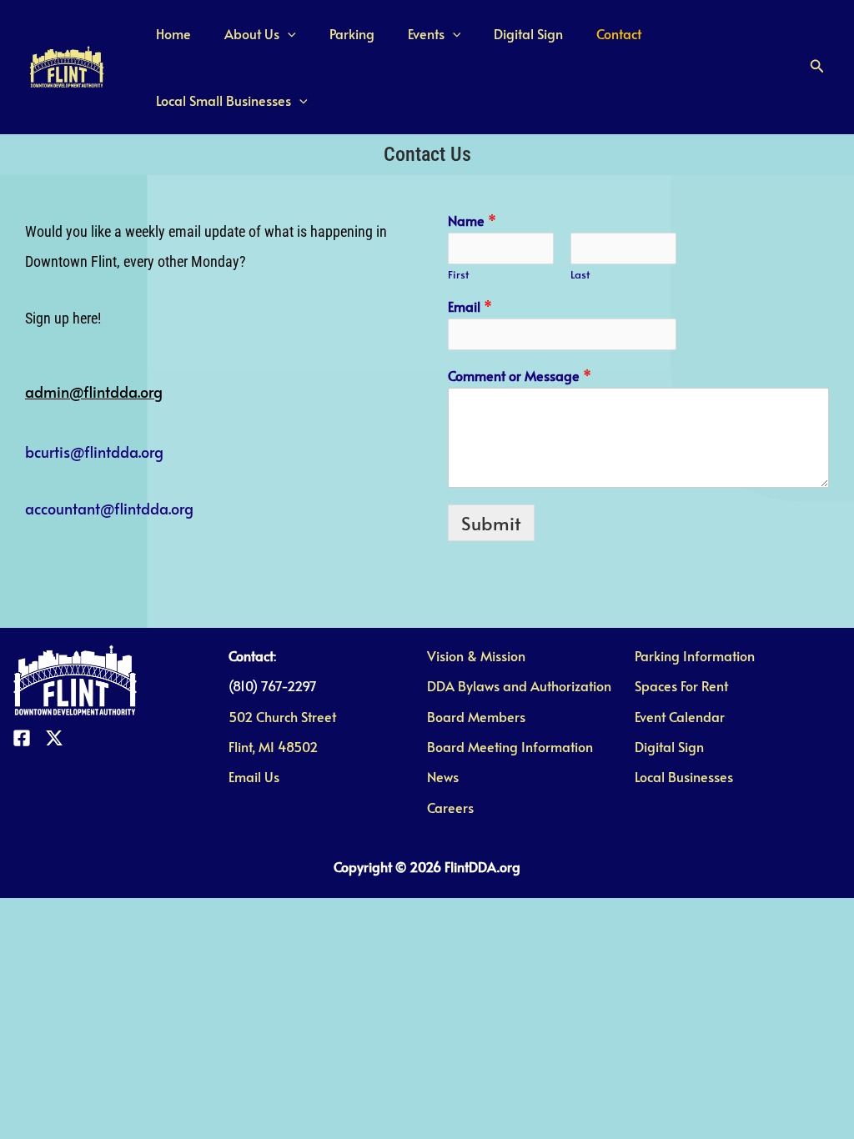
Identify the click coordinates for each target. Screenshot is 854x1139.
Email (470, 306)
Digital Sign (498, 33)
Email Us (254, 776)
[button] (817, 67)
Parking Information (695, 655)
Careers (450, 807)
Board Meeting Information (510, 746)
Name (472, 220)
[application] (277, 33)
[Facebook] (22, 738)
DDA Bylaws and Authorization (519, 685)
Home (170, 33)
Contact (582, 33)
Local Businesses (684, 776)
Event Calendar (680, 716)
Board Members (476, 716)
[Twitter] (54, 738)
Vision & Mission (476, 655)
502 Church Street (282, 716)
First (458, 275)
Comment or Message (519, 375)
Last (580, 275)
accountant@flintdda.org (109, 508)
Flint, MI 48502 (273, 746)
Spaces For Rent (681, 685)
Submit (491, 522)
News (443, 776)
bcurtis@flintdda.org (94, 451)
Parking (335, 33)
